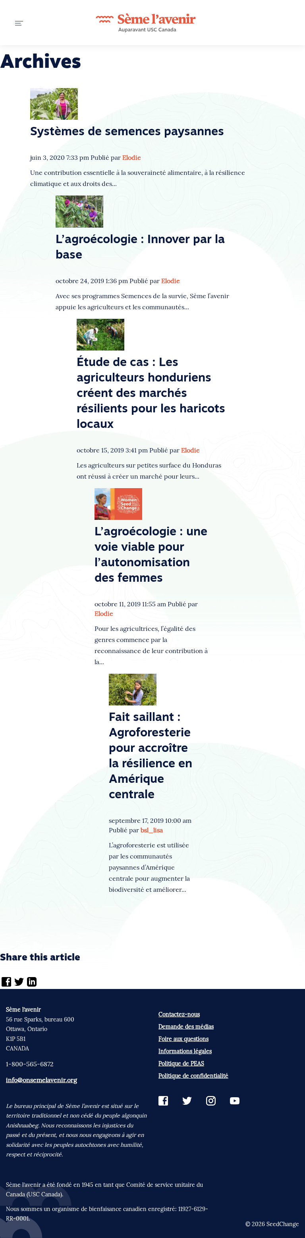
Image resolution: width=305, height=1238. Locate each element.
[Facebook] (6, 983)
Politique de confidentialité (193, 1075)
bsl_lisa (152, 830)
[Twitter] (19, 983)
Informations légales (185, 1051)
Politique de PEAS (181, 1063)
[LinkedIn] (31, 983)
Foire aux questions (183, 1039)
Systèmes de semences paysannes (127, 132)
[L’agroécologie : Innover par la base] (79, 211)
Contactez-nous (179, 1014)
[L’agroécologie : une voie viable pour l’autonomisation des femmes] (118, 503)
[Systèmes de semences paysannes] (54, 103)
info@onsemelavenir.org (41, 1080)
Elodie (131, 157)
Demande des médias (186, 1026)
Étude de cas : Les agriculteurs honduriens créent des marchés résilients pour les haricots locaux (151, 394)
